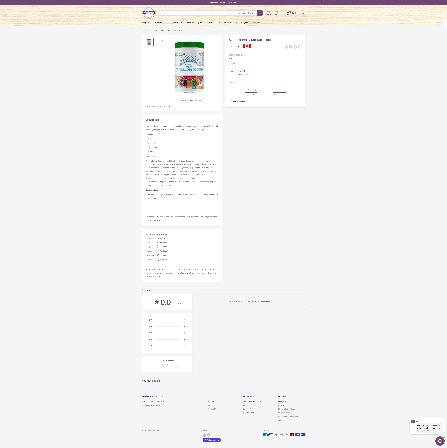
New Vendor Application (288, 416)
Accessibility (283, 401)
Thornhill (149, 242)
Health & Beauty (192, 22)
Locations (256, 22)
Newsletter (283, 405)
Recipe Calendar (285, 412)
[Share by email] (299, 47)
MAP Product (243, 74)
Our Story (212, 401)
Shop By (145, 22)
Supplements (173, 22)
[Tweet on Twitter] (295, 47)
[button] (167, 320)
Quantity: (232, 82)
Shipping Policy (249, 405)
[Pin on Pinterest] (291, 47)
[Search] (260, 13)
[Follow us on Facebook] (204, 435)
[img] (234, 55)
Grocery (158, 22)
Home (144, 30)
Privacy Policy (248, 409)
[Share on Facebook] (286, 47)
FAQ (210, 405)
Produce (209, 22)
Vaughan (149, 246)
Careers (281, 420)
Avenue (149, 251)
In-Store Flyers (242, 22)
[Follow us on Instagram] (208, 435)
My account (272, 14)
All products (153, 30)
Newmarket (151, 255)
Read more (158, 220)
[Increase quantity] (252, 82)
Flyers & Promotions (286, 409)
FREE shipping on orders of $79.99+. (223, 2)
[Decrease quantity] (240, 82)
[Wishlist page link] (302, 13)
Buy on (251, 95)
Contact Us (199, 269)
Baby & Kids (224, 22)
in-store (266, 90)
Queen (148, 260)
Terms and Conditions (252, 401)
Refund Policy (248, 412)
